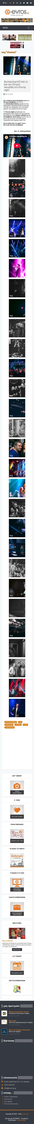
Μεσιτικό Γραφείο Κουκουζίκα (19, 1030)
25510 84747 (9, 1085)
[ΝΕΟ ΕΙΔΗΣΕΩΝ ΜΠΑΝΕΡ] (18, 766)
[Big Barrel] (17, 20)
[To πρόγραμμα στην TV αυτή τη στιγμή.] (17, 884)
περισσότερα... (17, 949)
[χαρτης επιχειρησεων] (17, 989)
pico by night (9, 724)
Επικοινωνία (8, 1099)
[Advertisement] (17, 749)
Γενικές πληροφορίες (11, 1097)
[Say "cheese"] (17, 787)
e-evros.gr (25, 1114)
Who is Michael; (7, 941)
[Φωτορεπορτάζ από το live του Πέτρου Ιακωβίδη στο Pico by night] (17, 168)
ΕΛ (6, 3)
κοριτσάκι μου (10, 727)
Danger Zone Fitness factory (19, 1012)
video (25, 724)
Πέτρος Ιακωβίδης (11, 722)
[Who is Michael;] (17, 933)
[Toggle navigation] (28, 28)
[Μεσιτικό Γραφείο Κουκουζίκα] (4, 1031)
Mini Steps (12, 1021)
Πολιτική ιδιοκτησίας (11, 1104)
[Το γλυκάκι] (25, 37)
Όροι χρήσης (8, 1101)
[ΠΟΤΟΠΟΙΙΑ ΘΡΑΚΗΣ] (17, 45)
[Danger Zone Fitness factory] (4, 1013)
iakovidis (18, 724)
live (20, 722)
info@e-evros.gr (10, 1088)
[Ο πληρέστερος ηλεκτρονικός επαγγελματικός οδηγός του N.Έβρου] (17, 12)
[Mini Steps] (4, 1022)
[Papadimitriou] (9, 37)
